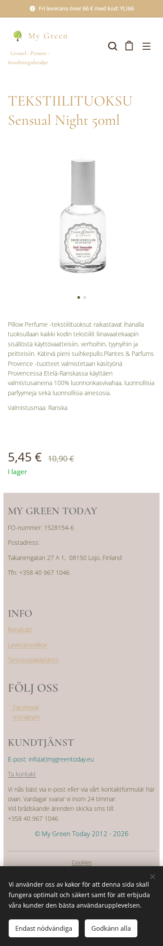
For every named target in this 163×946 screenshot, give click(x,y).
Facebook (25, 707)
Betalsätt (20, 629)
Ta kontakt (22, 774)
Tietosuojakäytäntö (33, 660)
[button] (111, 46)
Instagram (26, 717)
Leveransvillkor (27, 645)
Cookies (82, 862)
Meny (146, 46)
